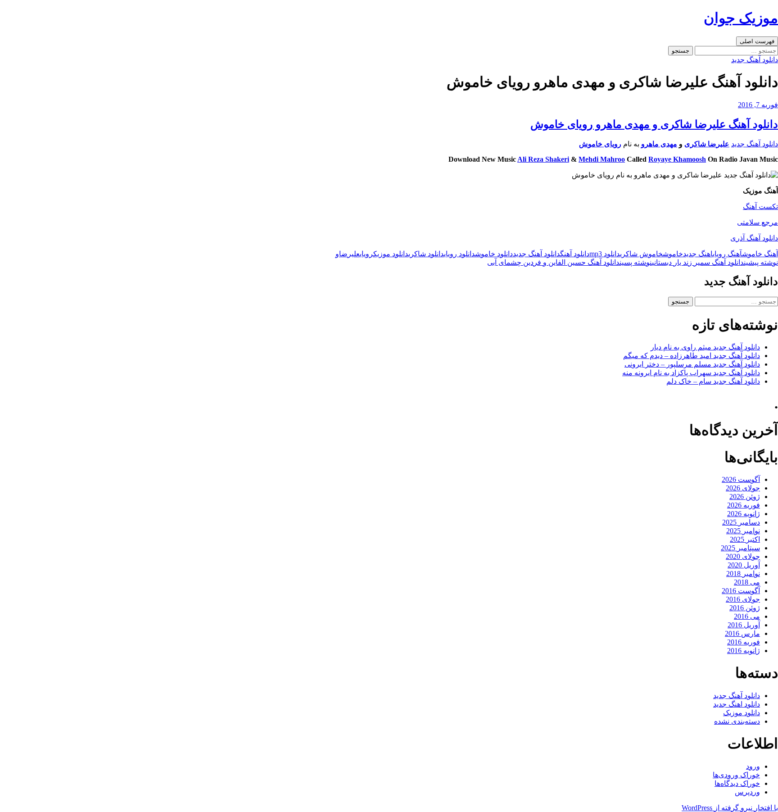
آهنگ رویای (727, 254)
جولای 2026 (743, 488)
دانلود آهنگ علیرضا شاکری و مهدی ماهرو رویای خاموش (654, 124)
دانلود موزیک (390, 254)
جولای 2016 (743, 599)
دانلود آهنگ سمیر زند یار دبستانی (715, 262)
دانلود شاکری (426, 254)
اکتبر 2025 (745, 539)
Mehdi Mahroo (602, 159)
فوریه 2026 (743, 505)
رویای (366, 254)
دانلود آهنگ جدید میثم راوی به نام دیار (705, 347)
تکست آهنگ (760, 206)
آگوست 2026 (741, 479)
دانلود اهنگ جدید (736, 704)
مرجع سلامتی (757, 222)
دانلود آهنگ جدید (754, 60)
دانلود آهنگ (574, 254)
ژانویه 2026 (743, 513)
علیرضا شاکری (706, 144)
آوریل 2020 (744, 565)
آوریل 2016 (744, 625)
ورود (753, 766)
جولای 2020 (743, 556)
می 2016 (747, 616)
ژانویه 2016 (743, 650)
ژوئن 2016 (744, 608)
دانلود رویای (459, 254)
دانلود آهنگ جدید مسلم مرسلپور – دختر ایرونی (692, 364)
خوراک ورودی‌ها (736, 775)
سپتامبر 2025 (740, 548)
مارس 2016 (742, 633)
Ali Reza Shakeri (543, 159)
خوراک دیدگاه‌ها (737, 783)
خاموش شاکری (641, 254)
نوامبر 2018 (743, 573)
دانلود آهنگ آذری (754, 238)
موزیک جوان (741, 18)
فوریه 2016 (743, 642)
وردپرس (747, 792)
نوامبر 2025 (743, 531)
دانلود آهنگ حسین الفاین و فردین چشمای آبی (569, 262)
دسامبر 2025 (741, 522)
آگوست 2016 (741, 590)
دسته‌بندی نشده (737, 721)
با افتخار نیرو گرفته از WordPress (730, 808)
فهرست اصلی (757, 41)
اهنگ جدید (698, 254)
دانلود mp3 (604, 254)
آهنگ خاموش (760, 254)
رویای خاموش (600, 144)
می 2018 (747, 582)
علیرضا (349, 254)
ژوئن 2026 (744, 496)
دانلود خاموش (494, 254)
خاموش (673, 254)
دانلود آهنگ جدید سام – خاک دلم (713, 381)
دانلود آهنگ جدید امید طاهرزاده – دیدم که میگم (691, 355)
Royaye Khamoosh (677, 159)
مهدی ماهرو (659, 144)
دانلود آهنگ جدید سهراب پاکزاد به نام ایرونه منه (691, 373)
